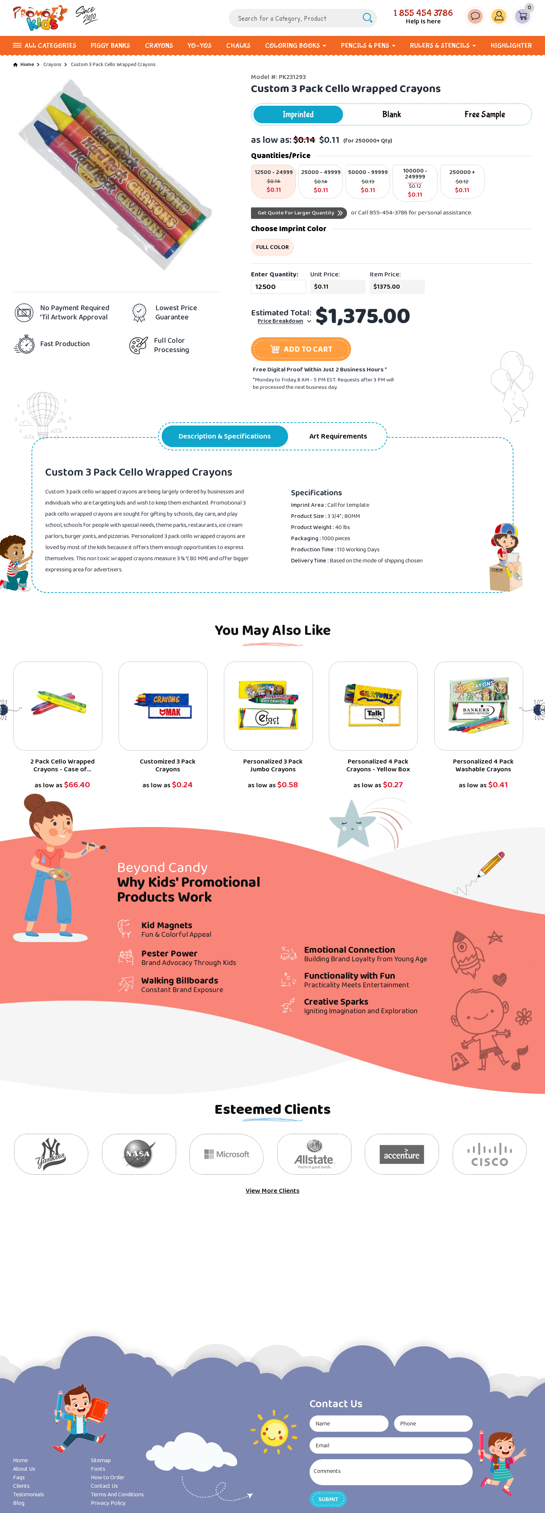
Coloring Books (292, 46)
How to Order (108, 1477)
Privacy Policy (108, 1503)
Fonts (98, 1469)
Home (27, 64)
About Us (24, 1469)
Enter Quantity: (274, 274)
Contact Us (104, 1486)
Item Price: (385, 274)
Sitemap (101, 1460)
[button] (301, 349)
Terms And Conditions (117, 1494)
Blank (391, 114)
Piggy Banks (110, 46)
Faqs (19, 1477)
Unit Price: (325, 274)
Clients (21, 1486)
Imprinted (298, 114)
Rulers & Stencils (440, 46)
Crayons (159, 46)
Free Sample (485, 114)
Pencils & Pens (365, 46)
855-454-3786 (388, 213)
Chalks (238, 46)
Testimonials (28, 1494)
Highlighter (511, 46)
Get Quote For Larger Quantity (296, 213)
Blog (18, 1503)
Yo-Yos (200, 46)
